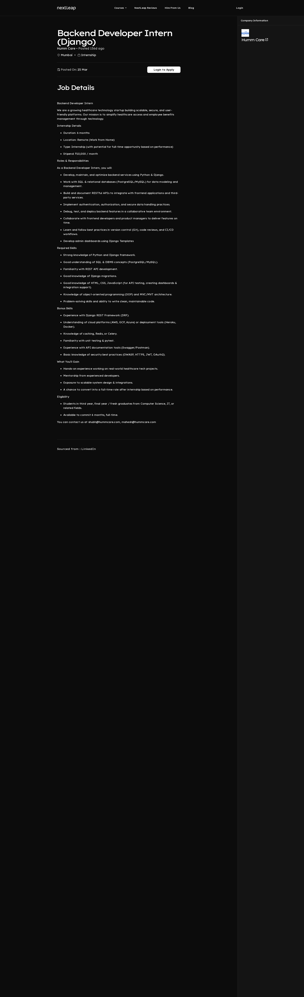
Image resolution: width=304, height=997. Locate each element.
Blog (191, 7)
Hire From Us (172, 7)
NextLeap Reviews (145, 7)
